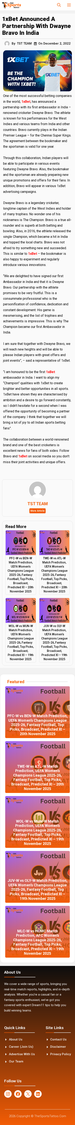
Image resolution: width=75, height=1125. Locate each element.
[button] (59, 5)
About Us (15, 1039)
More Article (37, 510)
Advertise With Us (22, 1054)
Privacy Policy (60, 1054)
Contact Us (58, 1039)
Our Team (16, 1061)
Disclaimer (58, 1047)
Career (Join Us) (21, 1047)
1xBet (25, 102)
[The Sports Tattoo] (11, 5)
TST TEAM (24, 43)
